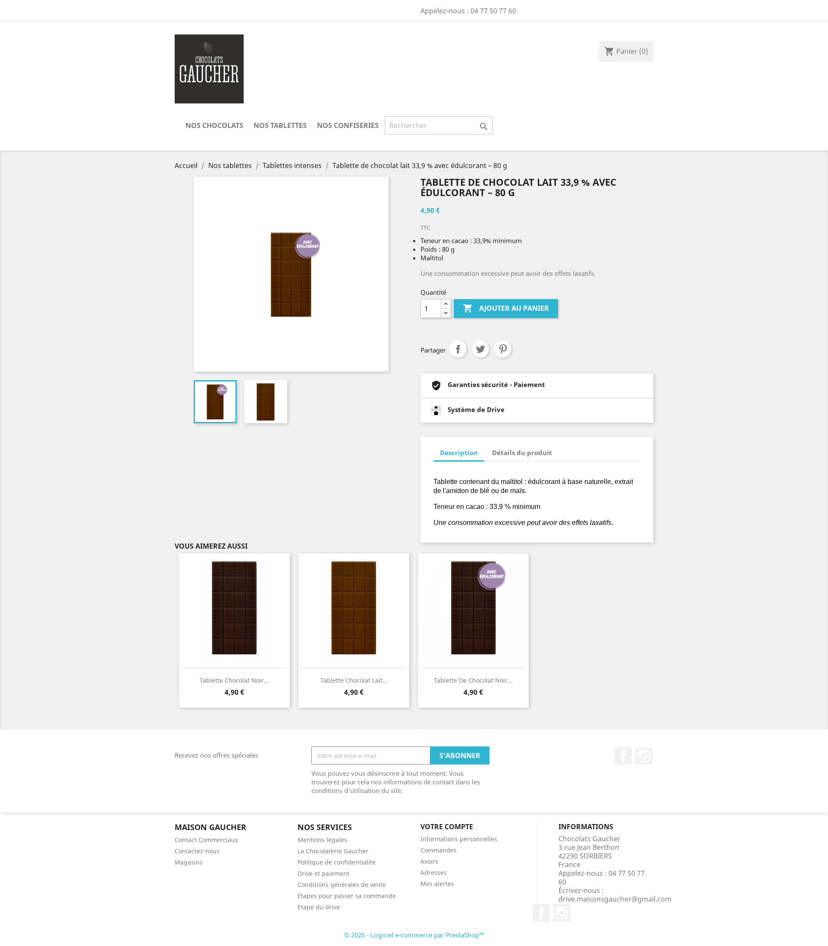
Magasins (189, 862)
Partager (458, 349)
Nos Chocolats (214, 125)
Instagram (643, 756)
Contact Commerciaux (206, 840)
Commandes (438, 850)
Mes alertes (437, 884)
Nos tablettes (280, 125)
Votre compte (446, 826)
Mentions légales (322, 840)
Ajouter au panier (506, 308)
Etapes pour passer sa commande (347, 896)
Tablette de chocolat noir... (473, 680)
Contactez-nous (197, 851)
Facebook (623, 756)
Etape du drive (319, 907)
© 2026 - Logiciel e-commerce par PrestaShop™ (414, 934)
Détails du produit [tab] (522, 452)
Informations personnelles (458, 839)
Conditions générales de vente (342, 884)
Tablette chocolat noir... (234, 680)
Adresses (433, 872)
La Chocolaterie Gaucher (333, 851)
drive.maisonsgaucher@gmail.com (614, 899)
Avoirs (429, 861)
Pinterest (502, 349)
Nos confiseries (348, 125)
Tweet (480, 349)
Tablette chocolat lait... (354, 680)
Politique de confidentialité (337, 862)
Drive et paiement (323, 873)
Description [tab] (459, 452)
